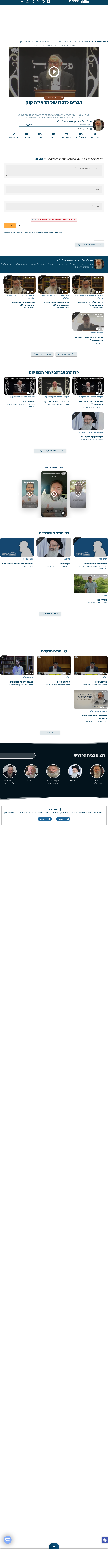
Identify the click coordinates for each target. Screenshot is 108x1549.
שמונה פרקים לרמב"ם (98, 711)
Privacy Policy (40, 233)
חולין (105, 677)
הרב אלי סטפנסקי (100, 685)
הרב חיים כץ (98, 407)
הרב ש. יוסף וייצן (63, 404)
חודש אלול (103, 559)
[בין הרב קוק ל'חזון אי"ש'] (88, 428)
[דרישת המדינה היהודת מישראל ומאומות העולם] (88, 330)
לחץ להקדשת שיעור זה (54, 97)
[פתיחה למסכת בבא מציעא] (17, 673)
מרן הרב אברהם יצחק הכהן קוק (89, 245)
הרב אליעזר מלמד (96, 440)
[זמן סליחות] (54, 555)
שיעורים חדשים (54, 651)
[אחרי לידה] (91, 591)
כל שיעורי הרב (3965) (66, 354)
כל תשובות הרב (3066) (42, 354)
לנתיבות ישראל (97, 333)
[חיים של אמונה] (20, 394)
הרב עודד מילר (101, 603)
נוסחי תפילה (28, 559)
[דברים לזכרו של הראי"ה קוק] (54, 393)
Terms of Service (53, 233)
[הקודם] (18, 494)
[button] (105, 1540)
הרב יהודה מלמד (101, 722)
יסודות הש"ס (28, 677)
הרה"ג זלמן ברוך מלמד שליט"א (24, 404)
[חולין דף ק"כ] (91, 673)
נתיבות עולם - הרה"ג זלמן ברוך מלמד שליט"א (89, 297)
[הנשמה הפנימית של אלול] (91, 556)
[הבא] (90, 494)
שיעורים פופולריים (54, 533)
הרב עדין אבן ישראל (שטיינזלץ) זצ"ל (94, 567)
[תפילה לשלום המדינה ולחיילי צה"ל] (17, 555)
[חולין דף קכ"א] (54, 673)
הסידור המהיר (28, 567)
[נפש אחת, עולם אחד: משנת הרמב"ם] (91, 708)
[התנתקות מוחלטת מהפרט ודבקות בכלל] (88, 394)
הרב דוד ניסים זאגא (26, 685)
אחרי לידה (103, 595)
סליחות (67, 559)
